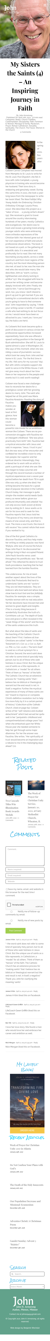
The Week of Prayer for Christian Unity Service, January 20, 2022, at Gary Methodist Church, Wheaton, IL (35, 807)
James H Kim (10, 940)
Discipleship (24, 122)
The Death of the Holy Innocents (26, 1184)
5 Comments (25, 132)
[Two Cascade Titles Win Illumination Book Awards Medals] (14, 782)
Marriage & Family (22, 124)
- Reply (35, 940)
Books (18, 120)
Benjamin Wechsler (32, 1328)
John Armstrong (25, 115)
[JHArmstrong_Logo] (25, 1295)
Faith (32, 122)
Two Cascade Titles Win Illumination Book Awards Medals (12, 807)
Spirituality (10, 128)
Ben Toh (8, 1023)
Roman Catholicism (20, 126)
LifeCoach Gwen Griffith (14, 1005)
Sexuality (33, 126)
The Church (20, 128)
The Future (30, 128)
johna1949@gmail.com (31, 1314)
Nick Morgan (10, 1043)
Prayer (8, 126)
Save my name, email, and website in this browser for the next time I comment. (24, 892)
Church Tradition (28, 120)
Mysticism (35, 124)
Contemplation (12, 122)
